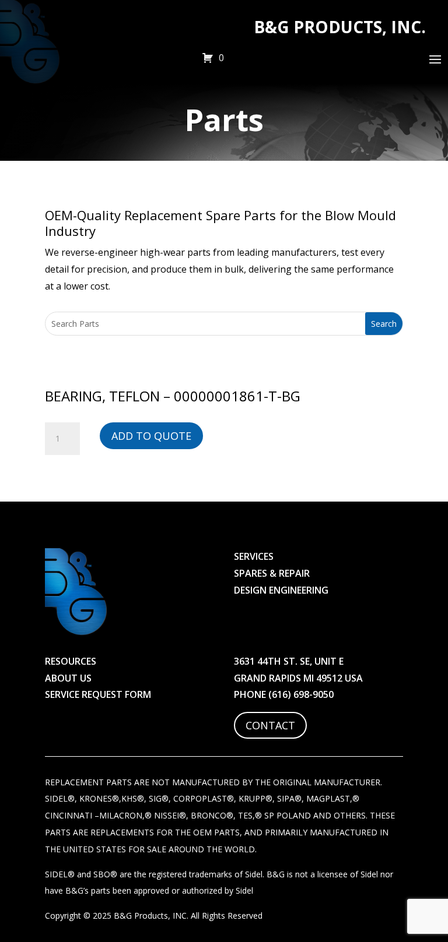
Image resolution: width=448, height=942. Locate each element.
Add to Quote (151, 436)
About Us (68, 678)
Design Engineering (281, 590)
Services (254, 556)
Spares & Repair (272, 573)
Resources (70, 661)
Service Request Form (98, 694)
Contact (270, 725)
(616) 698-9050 (301, 694)
